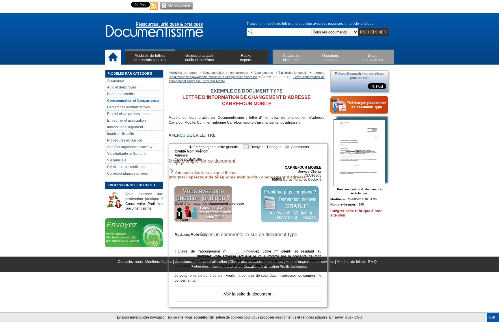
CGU (358, 317)
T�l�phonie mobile (292, 72)
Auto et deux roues (122, 87)
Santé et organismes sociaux (129, 147)
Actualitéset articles (291, 57)
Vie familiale (116, 160)
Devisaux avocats (372, 57)
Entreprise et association (126, 120)
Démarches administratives (128, 107)
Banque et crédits (121, 94)
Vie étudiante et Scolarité (126, 154)
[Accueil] (113, 57)
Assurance (115, 81)
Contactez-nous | (131, 262)
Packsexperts (246, 57)
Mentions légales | (160, 262)
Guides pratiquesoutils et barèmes (199, 57)
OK (492, 317)
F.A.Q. (372, 262)
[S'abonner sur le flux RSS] (154, 10)
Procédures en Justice (124, 140)
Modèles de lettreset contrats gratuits (150, 57)
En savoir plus (340, 317)
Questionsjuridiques (330, 57)
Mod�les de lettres (183, 72)
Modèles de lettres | (352, 262)
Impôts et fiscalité (120, 134)
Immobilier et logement (125, 127)
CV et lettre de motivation (126, 167)
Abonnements (263, 72)
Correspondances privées (127, 174)
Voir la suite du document (247, 293)
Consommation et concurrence (225, 72)
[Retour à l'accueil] (154, 30)
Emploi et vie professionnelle (129, 114)
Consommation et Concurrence (133, 101)
